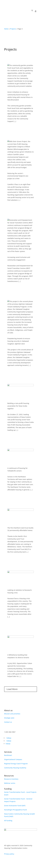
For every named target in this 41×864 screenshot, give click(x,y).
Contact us (8, 722)
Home (6, 29)
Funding (8, 788)
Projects (13, 29)
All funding (8, 820)
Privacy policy (9, 854)
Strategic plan (9, 718)
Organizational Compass (13, 759)
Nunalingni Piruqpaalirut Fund (15, 810)
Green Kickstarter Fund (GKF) (14, 806)
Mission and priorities (12, 714)
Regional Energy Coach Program (16, 764)
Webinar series (9, 783)
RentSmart (8, 755)
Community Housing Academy (15, 768)
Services (8, 752)
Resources (9, 775)
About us (8, 710)
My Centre (20, 18)
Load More (12, 689)
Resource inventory (11, 779)
